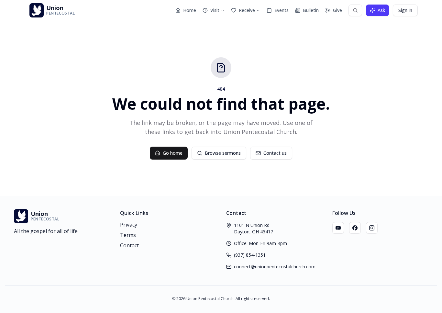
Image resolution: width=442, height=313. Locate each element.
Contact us (275, 153)
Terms (128, 235)
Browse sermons (223, 153)
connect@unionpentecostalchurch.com (274, 266)
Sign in (405, 10)
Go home (172, 153)
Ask (381, 10)
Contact (129, 245)
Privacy (128, 224)
